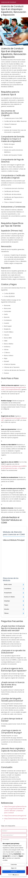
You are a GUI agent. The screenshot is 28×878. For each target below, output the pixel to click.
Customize (14, 864)
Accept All (14, 872)
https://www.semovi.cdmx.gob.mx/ (15, 816)
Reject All (13, 868)
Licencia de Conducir (8, 2)
